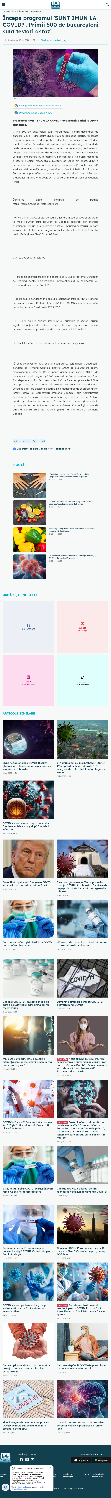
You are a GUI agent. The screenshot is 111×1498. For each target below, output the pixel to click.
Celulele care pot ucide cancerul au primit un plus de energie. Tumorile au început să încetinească (72, 556)
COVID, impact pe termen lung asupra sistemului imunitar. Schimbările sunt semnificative (25, 1308)
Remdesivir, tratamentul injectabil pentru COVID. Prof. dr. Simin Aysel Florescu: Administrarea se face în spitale (81, 1310)
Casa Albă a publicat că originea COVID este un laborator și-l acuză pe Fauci (27, 884)
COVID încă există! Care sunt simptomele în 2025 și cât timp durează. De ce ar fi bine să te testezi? (27, 1125)
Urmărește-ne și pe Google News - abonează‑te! (44, 448)
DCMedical (8, 11)
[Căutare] (107, 4)
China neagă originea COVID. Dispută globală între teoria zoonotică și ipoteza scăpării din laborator (27, 766)
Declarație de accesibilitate (98, 1475)
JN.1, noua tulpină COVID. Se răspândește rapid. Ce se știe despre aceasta (28, 1190)
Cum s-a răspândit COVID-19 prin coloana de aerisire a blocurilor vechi (82, 1367)
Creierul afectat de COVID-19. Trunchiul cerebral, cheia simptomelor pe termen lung (80, 1425)
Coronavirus (35, 11)
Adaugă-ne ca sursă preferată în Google (40, 105)
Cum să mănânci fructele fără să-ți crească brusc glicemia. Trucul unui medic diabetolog (71, 475)
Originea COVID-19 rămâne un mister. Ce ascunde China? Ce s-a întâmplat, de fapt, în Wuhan (82, 1251)
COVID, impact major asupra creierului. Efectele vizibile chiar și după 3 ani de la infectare (26, 826)
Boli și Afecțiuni (21, 11)
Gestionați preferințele (68, 1475)
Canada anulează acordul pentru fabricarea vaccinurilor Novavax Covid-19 (82, 1190)
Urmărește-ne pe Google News (35, 113)
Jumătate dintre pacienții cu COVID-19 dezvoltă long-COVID (80, 1003)
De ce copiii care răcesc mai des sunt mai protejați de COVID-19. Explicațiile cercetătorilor (27, 1368)
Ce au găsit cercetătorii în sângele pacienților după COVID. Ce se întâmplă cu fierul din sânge (28, 1251)
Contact (85, 1474)
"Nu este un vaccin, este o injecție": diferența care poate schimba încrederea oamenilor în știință (27, 1062)
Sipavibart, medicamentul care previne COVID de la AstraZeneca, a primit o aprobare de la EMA (26, 1425)
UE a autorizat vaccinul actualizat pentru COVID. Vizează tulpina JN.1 (82, 944)
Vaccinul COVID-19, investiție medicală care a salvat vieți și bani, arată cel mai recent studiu (26, 1005)
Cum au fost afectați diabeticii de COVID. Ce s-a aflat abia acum (27, 944)
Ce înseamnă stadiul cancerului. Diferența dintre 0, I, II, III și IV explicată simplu (72, 529)
